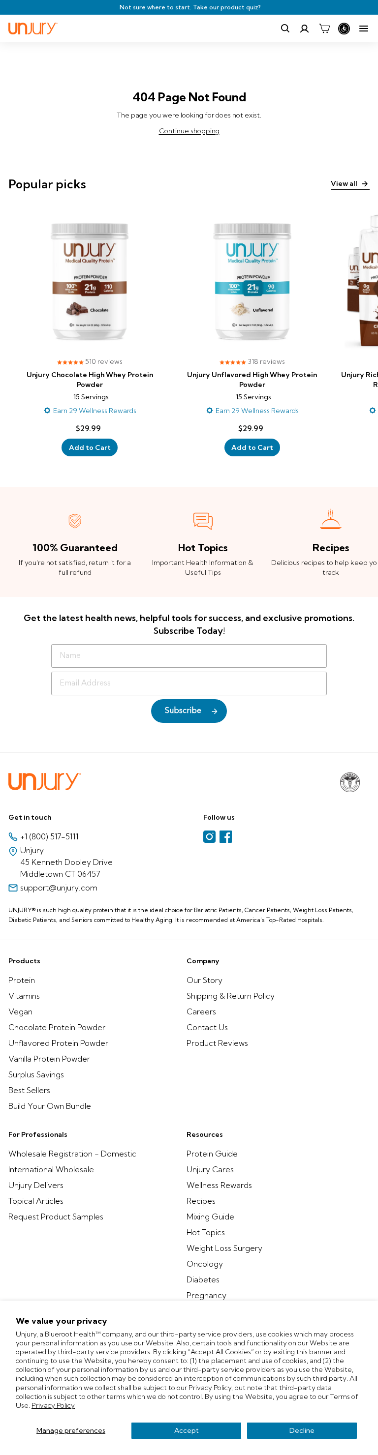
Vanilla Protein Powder (49, 1059)
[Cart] (324, 28)
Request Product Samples (55, 1216)
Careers (201, 1011)
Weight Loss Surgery (224, 1248)
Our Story (204, 980)
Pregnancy (206, 1295)
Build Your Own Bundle (49, 1106)
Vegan (20, 1011)
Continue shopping (189, 130)
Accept (186, 1430)
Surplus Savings (36, 1074)
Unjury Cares (210, 1169)
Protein (21, 980)
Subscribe (183, 711)
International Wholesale (51, 1169)
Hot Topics (206, 1232)
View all (344, 183)
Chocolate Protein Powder (56, 1027)
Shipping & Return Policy (231, 996)
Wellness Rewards (219, 1185)
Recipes (201, 1201)
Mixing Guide (210, 1216)
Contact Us (207, 1027)
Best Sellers (29, 1090)
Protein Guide (212, 1153)
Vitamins (24, 996)
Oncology (205, 1264)
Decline (302, 1430)
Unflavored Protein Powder (58, 1043)
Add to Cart (90, 447)
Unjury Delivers (35, 1185)
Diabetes (203, 1279)
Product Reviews (217, 1043)
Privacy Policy (53, 1405)
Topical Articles (35, 1201)
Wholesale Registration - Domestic (72, 1153)
